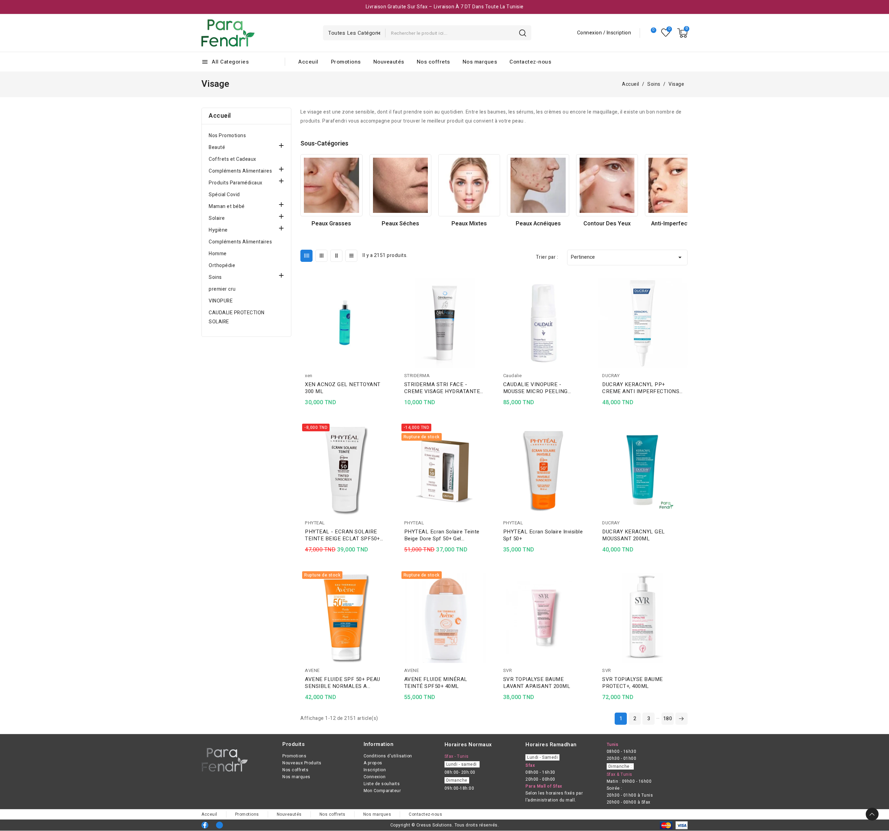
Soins (215, 277)
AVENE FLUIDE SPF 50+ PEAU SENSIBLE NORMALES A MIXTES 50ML (342, 683)
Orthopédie (222, 265)
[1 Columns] (351, 255)
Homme (218, 253)
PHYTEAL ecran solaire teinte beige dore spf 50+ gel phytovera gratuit (442, 535)
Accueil (220, 116)
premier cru (222, 289)
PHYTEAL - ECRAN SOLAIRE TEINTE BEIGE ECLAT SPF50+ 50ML (342, 535)
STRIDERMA (417, 375)
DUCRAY (611, 375)
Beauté (217, 147)
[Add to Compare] (388, 297)
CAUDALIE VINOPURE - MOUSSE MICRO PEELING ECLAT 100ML (535, 388)
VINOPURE (221, 301)
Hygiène (218, 230)
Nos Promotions (227, 135)
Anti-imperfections (675, 223)
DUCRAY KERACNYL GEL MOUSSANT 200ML (633, 535)
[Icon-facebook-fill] (204, 825)
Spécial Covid (224, 194)
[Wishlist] (666, 33)
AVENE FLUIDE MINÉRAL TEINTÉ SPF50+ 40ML (435, 683)
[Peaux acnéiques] (538, 185)
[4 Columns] (306, 255)
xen (309, 375)
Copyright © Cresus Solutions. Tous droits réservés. (444, 825)
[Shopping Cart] (682, 33)
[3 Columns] (321, 255)
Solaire (217, 218)
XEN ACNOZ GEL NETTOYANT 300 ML (343, 388)
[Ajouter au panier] (388, 324)
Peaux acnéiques (538, 223)
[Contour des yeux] (607, 185)
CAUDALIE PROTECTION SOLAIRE (237, 317)
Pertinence (627, 257)
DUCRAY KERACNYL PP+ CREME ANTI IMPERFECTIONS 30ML (640, 388)
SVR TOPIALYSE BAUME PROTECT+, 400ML (632, 683)
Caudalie (512, 375)
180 (667, 718)
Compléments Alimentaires (240, 171)
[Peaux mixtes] (469, 185)
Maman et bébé (227, 206)
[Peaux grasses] (331, 185)
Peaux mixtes (469, 223)
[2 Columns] (336, 255)
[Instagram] (219, 825)
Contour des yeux (607, 223)
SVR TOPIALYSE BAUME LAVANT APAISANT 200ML (537, 683)
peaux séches (400, 223)
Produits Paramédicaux (236, 182)
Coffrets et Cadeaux (232, 159)
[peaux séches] (400, 185)
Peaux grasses (331, 223)
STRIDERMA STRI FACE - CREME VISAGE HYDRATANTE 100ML (442, 388)
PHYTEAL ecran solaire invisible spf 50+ (543, 535)
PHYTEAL (315, 523)
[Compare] (650, 33)
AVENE (312, 670)
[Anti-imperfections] (676, 185)
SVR (507, 670)
